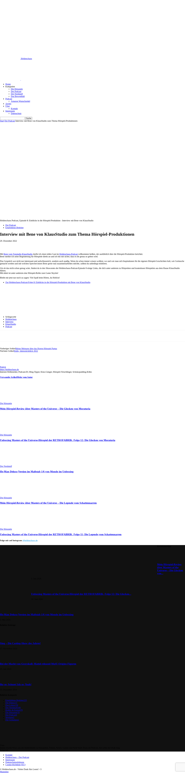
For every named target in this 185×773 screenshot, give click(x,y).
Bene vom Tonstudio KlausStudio (18, 254)
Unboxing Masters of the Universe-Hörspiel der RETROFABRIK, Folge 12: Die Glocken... (81, 594)
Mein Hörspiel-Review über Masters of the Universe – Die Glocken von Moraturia (45, 408)
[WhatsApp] (53, 245)
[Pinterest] (44, 245)
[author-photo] (6, 364)
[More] (73, 245)
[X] (34, 245)
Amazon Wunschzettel (20, 101)
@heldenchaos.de (30, 540)
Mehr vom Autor (25, 377)
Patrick (3, 367)
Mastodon (4, 772)
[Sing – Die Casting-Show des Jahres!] (7, 638)
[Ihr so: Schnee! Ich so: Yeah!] (7, 679)
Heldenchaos (11, 319)
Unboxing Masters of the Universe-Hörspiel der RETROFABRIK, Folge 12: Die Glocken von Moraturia (57, 440)
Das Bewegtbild (18, 96)
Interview (9, 322)
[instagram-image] (15, 560)
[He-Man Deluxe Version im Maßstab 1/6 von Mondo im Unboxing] (15, 464)
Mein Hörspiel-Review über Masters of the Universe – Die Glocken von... (170, 569)
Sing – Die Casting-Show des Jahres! (20, 643)
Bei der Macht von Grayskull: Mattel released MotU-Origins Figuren (38, 663)
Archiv (8, 103)
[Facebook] (24, 245)
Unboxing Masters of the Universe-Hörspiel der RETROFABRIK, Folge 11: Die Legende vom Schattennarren (60, 534)
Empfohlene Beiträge (14, 227)
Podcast (8, 99)
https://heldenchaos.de (9, 369)
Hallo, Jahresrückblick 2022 (26, 351)
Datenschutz (16, 113)
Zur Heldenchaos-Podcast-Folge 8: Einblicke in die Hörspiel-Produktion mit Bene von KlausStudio (47, 282)
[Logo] (10, 79)
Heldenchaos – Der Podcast (17, 757)
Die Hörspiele (17, 89)
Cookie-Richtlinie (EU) (15, 764)
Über (7, 106)
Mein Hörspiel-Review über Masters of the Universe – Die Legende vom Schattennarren (48, 502)
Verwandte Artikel (8, 377)
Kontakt (14, 108)
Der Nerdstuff (17, 94)
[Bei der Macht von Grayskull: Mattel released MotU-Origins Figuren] (7, 658)
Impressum (10, 111)
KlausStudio (10, 324)
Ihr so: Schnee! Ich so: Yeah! (15, 684)
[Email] (63, 245)
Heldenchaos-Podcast (68, 254)
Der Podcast (16, 91)
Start (2, 121)
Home (8, 84)
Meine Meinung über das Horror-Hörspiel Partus (36, 348)
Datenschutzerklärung (14, 762)
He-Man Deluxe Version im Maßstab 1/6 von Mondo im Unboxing (37, 471)
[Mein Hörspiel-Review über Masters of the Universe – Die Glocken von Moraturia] (15, 401)
